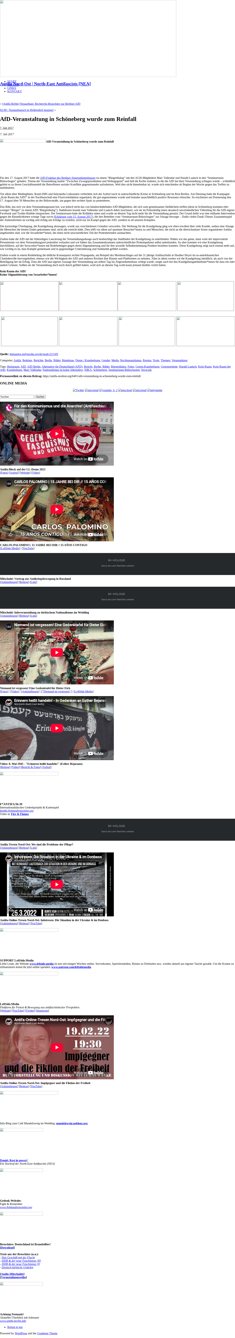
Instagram (42, 1010)
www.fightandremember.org (16, 1207)
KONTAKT (14, 91)
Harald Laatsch (188, 366)
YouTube (28, 548)
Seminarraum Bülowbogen (124, 369)
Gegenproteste (169, 366)
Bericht (88, 366)
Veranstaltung (179, 360)
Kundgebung (14, 369)
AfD (23, 366)
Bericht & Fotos (30, 767)
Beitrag (24, 582)
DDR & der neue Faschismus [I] (21, 1264)
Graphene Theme (47, 1333)
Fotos (131, 366)
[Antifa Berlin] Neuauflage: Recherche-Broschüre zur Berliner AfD (41, 103)
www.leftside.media (42, 963)
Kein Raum (205, 366)
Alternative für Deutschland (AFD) (62, 366)
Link (33, 582)
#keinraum (13, 366)
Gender (106, 360)
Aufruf (14, 472)
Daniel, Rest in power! (14, 1160)
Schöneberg (100, 369)
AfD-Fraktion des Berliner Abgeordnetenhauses (67, 177)
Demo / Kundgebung (87, 360)
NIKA (88, 369)
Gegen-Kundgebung (147, 366)
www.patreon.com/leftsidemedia (71, 967)
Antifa (17, 360)
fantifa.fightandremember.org (17, 810)
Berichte (38, 360)
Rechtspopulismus (130, 360)
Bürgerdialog (118, 366)
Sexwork (146, 369)
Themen (165, 360)
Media (115, 360)
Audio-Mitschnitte (12, 1274)
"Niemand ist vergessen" (56, 691)
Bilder (56, 360)
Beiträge (27, 360)
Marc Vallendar (32, 369)
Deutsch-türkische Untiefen (17, 1267)
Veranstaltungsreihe (13, 1277)
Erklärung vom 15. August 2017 (73, 216)
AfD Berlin (33, 366)
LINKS (11, 88)
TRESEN (13, 84)
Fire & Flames (20, 814)
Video (35, 472)
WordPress (21, 1333)
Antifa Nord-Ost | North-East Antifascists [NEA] (45, 83)
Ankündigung (9, 582)
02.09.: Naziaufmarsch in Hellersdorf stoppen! (27, 110)
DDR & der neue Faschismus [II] (21, 1260)
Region (147, 360)
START (12, 81)
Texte (156, 360)
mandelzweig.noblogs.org (72, 1123)
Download (7, 1247)
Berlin (48, 360)
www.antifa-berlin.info (13, 1320)
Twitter (30, 1010)
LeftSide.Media (10, 548)
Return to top (15, 1327)
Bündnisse (68, 360)
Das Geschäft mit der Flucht (18, 1257)
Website (25, 472)
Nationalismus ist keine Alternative (63, 369)
